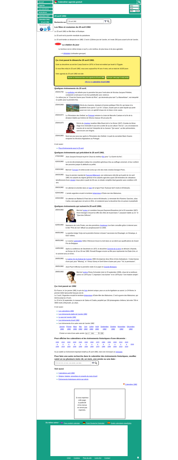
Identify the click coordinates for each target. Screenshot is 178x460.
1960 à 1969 (92, 344)
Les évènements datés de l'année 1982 (73, 314)
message (119, 352)
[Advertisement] (90, 8)
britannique (97, 193)
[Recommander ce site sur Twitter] (45, 30)
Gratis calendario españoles (121, 423)
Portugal (91, 115)
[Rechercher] (139, 2)
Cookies (77, 458)
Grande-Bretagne (110, 267)
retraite (72, 180)
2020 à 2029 (126, 344)
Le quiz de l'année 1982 (67, 317)
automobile (78, 241)
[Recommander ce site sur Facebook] (41, 30)
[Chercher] (108, 21)
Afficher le (97, 82)
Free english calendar (72, 423)
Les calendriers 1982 (66, 311)
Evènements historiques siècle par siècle (73, 379)
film (103, 157)
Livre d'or (98, 458)
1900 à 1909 (57, 344)
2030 (132, 344)
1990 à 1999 (109, 344)
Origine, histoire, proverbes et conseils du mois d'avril (78, 376)
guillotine (71, 92)
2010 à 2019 (120, 344)
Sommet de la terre (114, 249)
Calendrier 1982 (131, 384)
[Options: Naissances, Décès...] (105, 21)
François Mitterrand (93, 175)
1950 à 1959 (86, 344)
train (90, 188)
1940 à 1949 (80, 344)
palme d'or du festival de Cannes (80, 259)
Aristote (66, 53)
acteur (85, 210)
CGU (69, 458)
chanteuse (103, 225)
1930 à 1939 (74, 344)
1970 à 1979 (97, 344)
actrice (85, 272)
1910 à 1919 (63, 344)
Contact (107, 458)
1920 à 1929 (68, 344)
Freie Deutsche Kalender (95, 423)
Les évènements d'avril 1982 (69, 320)
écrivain (75, 170)
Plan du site (87, 458)
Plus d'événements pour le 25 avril (71, 148)
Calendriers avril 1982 (67, 373)
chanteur (87, 123)
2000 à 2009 (115, 344)
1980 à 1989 (103, 344)
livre (85, 290)
